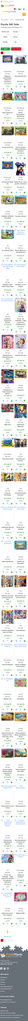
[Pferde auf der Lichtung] (16, 538)
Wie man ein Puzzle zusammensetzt (10, 1017)
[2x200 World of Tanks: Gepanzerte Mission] (3, 401)
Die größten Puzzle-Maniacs (7, 1002)
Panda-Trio (20, 390)
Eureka (20, 177)
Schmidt (20, 142)
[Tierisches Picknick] (16, 227)
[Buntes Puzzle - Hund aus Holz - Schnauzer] (16, 193)
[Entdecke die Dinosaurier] (16, 572)
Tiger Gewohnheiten (7, 561)
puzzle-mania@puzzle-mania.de (9, 962)
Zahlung (2, 982)
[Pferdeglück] (16, 709)
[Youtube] (5, 969)
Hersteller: (5, 42)
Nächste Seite (7, 936)
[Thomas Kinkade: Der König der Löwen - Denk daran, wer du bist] (3, 746)
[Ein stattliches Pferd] (3, 261)
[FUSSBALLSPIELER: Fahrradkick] (3, 227)
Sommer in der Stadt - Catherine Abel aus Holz (7, 597)
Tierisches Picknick (20, 216)
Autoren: (15, 36)
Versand (2, 979)
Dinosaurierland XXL (20, 76)
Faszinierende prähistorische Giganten (8, 842)
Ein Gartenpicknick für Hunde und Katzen (20, 842)
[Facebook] (1, 969)
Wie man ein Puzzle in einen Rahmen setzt (11, 1015)
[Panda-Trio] (16, 401)
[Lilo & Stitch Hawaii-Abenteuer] (16, 504)
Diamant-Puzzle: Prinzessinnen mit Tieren (8, 357)
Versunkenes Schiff (7, 459)
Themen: (5, 36)
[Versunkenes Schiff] (3, 469)
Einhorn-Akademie (7, 664)
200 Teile (7, 74)
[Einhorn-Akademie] (3, 675)
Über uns (2, 984)
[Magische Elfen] (16, 924)
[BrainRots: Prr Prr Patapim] (16, 295)
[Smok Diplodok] (16, 641)
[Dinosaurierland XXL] (16, 87)
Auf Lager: (15, 31)
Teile (12, 19)
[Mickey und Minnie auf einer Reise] (16, 675)
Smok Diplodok (20, 630)
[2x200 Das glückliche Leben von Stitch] (3, 641)
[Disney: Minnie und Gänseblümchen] (16, 261)
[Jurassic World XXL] (3, 158)
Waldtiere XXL (8, 699)
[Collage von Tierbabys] (16, 886)
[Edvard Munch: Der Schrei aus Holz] (16, 606)
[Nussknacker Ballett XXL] (3, 193)
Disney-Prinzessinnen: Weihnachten (20, 114)
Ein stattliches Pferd (7, 250)
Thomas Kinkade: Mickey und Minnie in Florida (21, 734)
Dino (20, 314)
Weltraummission (20, 806)
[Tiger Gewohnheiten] (3, 572)
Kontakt (2, 991)
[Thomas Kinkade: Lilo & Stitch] (16, 780)
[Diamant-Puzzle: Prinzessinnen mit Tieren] (3, 366)
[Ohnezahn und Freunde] (16, 469)
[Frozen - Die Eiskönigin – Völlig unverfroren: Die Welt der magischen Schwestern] (3, 890)
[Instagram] (8, 969)
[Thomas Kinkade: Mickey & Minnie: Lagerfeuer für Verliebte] (3, 782)
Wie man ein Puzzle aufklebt (7, 1013)
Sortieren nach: (5, 31)
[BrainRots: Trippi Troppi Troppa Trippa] (3, 295)
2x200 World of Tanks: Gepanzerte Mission (7, 391)
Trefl (7, 245)
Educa (7, 420)
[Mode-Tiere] (3, 435)
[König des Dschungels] (3, 504)
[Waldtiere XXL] (3, 709)
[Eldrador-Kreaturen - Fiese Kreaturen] (3, 924)
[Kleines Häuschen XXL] (3, 123)
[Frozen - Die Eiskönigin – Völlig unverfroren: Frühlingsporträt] (16, 332)
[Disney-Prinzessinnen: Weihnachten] (16, 124)
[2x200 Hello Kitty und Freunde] (3, 538)
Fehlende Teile (4, 1010)
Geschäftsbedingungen (6, 986)
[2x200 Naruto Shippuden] (16, 435)
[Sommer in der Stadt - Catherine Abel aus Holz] (3, 607)
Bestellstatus (3, 977)
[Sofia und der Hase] (16, 366)
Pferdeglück (20, 699)
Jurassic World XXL (7, 147)
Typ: (16, 42)
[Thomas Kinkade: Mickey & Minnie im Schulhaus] (16, 158)
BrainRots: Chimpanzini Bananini (7, 320)
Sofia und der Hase (20, 355)
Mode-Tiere (7, 424)
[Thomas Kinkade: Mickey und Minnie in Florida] (16, 744)
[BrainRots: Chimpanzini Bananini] (3, 330)
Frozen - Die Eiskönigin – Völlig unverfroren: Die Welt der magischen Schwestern (8, 878)
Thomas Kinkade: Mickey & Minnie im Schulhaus (20, 149)
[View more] (7, 62)
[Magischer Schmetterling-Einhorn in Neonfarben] (3, 89)
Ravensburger (7, 71)
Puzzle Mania (4, 19)
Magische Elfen (20, 913)
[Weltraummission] (16, 817)
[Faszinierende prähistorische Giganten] (3, 851)
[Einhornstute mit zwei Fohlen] (3, 817)
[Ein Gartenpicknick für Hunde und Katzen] (16, 851)
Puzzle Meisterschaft (5, 988)
